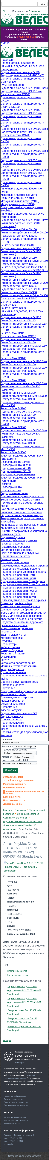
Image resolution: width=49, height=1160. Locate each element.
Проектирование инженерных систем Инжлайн (23, 792)
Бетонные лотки (12, 797)
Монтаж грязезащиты (15, 784)
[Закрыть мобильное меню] (1, 46)
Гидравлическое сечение (14, 750)
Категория (7, 739)
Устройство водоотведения (18, 780)
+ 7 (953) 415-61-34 (26, 37)
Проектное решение (14, 788)
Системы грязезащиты (13, 1099)
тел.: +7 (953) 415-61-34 (13, 1138)
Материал (7, 757)
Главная (7, 810)
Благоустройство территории (16, 1102)
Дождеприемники (12, 804)
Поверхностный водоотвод (15, 1096)
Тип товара (7, 746)
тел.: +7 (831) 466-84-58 (13, 1141)
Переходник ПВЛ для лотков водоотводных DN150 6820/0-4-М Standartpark (24, 990)
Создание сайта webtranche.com (24, 1156)
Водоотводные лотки (17, 975)
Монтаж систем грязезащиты (16, 1120)
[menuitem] (7, 59)
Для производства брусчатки (16, 1105)
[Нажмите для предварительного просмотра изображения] (24, 871)
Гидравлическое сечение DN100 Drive (22, 821)
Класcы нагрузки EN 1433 (15, 760)
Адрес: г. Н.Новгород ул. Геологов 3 (19, 1135)
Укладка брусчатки (13, 777)
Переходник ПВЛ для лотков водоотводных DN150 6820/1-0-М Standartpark (24, 1002)
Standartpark (20, 1063)
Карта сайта (9, 1144)
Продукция (20, 810)
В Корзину (34, 11)
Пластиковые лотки (14, 800)
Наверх (7, 1040)
